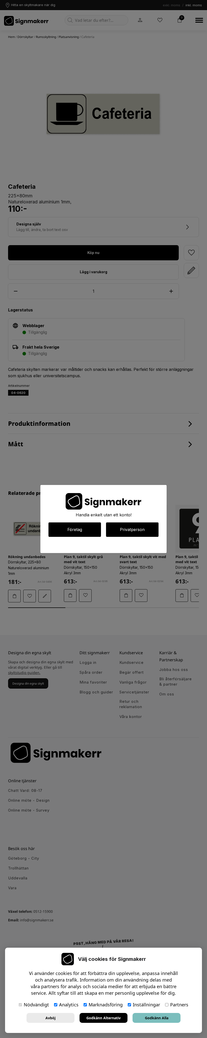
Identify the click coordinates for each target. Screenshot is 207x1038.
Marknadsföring (106, 1005)
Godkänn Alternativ (103, 1017)
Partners (179, 1005)
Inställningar (146, 1005)
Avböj (50, 1017)
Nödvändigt (36, 1005)
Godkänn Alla (156, 1017)
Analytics (69, 1005)
